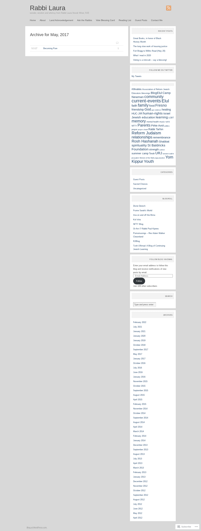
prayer (134, 129)
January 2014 (139, 440)
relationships (142, 137)
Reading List (125, 20)
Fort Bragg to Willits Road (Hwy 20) (149, 51)
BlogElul (156, 93)
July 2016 (137, 368)
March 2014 (138, 431)
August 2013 (139, 454)
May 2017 (137, 354)
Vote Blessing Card (105, 20)
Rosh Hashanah (145, 141)
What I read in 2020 (142, 55)
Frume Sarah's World (142, 210)
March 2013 (138, 468)
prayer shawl (143, 129)
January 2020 (139, 336)
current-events (146, 100)
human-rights (153, 113)
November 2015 (140, 381)
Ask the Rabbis (84, 20)
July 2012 (137, 504)
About (43, 20)
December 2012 (140, 481)
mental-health (153, 122)
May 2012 (137, 513)
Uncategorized (139, 188)
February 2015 (139, 404)
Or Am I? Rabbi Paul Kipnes (146, 228)
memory (139, 121)
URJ (158, 153)
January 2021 (139, 331)
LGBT (171, 117)
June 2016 (138, 372)
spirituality (139, 145)
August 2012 (139, 499)
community (154, 97)
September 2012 (140, 495)
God (147, 109)
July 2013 (137, 458)
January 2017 (139, 358)
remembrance (161, 137)
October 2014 (139, 413)
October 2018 (139, 345)
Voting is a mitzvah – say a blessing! (150, 60)
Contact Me (157, 20)
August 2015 (139, 395)
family (143, 105)
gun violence (156, 110)
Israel (166, 113)
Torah (152, 153)
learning (162, 117)
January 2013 (139, 477)
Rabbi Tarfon (155, 129)
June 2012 (138, 508)
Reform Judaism (146, 133)
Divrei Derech (139, 206)
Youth (149, 161)
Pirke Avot (157, 125)
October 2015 (139, 386)
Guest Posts (141, 20)
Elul (165, 100)
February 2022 (139, 322)
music (162, 122)
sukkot (162, 150)
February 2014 (139, 436)
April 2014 (137, 427)
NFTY (134, 126)
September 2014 (140, 418)
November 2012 (140, 486)
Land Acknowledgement (61, 20)
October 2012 (139, 490)
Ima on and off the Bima (144, 215)
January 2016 (139, 377)
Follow (139, 281)
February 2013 (139, 472)
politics (167, 126)
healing (166, 109)
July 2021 (137, 327)
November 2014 (140, 408)
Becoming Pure (75, 48)
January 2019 (139, 340)
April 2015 (137, 399)
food (152, 105)
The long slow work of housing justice (150, 46)
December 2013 (140, 445)
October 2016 (139, 363)
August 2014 (139, 422)
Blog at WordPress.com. (37, 527)
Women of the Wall (147, 158)
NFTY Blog (138, 224)
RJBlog (136, 241)
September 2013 (140, 449)
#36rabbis (137, 89)
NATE (168, 122)
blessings (145, 93)
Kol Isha (137, 219)
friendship (138, 109)
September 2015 (140, 390)
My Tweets (136, 76)
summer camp (140, 153)
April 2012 (137, 518)
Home (33, 20)
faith (134, 105)
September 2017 (140, 349)
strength (154, 149)
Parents (144, 125)
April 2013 (137, 463)
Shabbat (164, 141)
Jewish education (143, 117)
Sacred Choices (140, 184)
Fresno (161, 105)
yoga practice (159, 158)
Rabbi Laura (47, 8)
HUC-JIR (137, 113)
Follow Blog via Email (161, 259)
